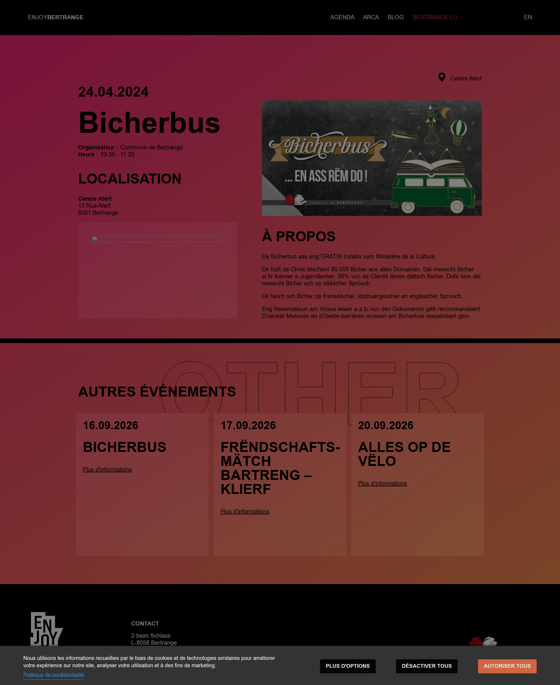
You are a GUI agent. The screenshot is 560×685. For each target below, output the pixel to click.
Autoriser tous (507, 666)
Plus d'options (348, 666)
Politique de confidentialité (53, 675)
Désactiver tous (427, 666)
